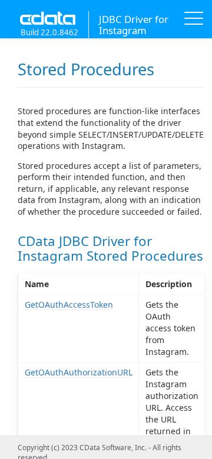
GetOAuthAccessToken (69, 304)
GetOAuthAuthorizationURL (78, 372)
